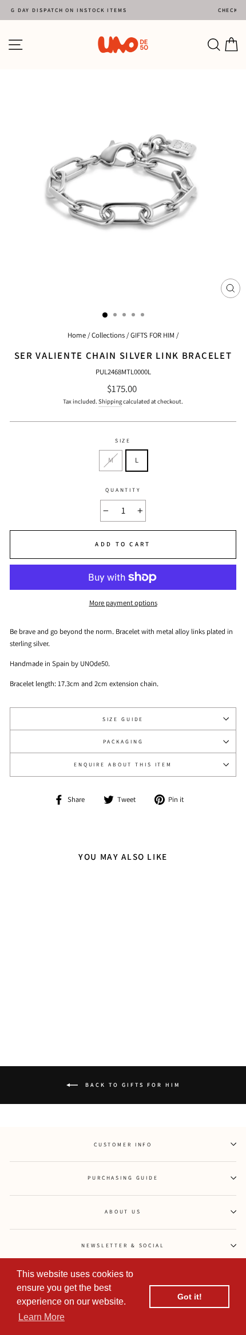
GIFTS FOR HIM (152, 335)
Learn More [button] (41, 1317)
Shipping (110, 401)
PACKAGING (123, 741)
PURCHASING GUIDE (123, 1177)
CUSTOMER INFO (123, 1144)
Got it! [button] (189, 1296)
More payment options (123, 603)
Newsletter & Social (123, 1245)
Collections (108, 335)
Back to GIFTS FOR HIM (131, 1085)
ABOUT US (123, 1211)
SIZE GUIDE (123, 719)
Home (77, 335)
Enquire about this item (123, 764)
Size (123, 440)
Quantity (123, 490)
